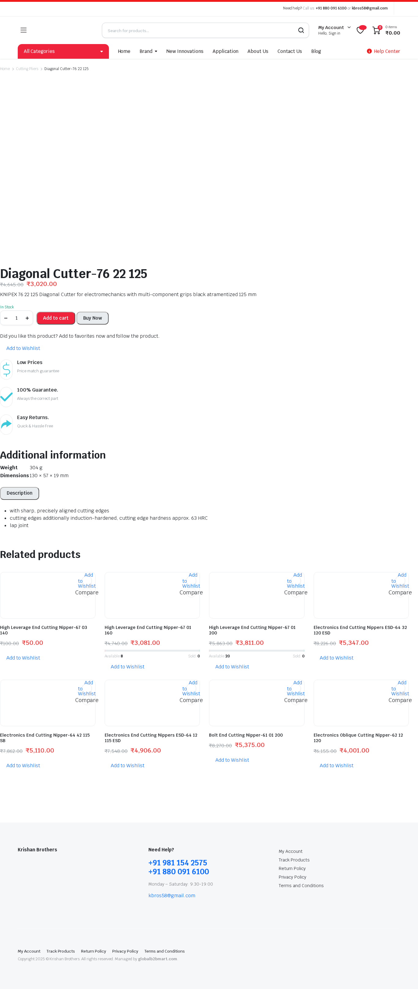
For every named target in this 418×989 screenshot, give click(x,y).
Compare (87, 592)
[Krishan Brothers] (64, 30)
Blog (316, 51)
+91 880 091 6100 (331, 8)
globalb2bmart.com (157, 958)
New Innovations (184, 51)
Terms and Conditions (301, 885)
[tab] (19, 493)
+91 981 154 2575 (177, 863)
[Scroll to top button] (404, 975)
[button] (20, 348)
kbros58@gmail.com (370, 8)
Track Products (294, 860)
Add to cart (56, 318)
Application (226, 51)
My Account (291, 851)
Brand (146, 51)
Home (124, 51)
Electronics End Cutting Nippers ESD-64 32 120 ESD (360, 630)
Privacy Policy (292, 877)
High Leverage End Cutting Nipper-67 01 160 (148, 630)
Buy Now (92, 318)
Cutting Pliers (27, 68)
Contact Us (290, 51)
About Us (258, 51)
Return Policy (292, 868)
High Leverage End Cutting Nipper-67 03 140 (43, 630)
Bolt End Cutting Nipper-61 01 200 (246, 735)
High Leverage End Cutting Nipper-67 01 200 (252, 630)
